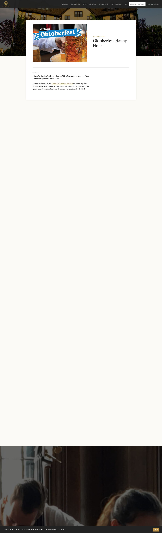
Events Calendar (89, 4)
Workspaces (103, 4)
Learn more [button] (60, 529)
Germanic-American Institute (62, 84)
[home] (6, 4)
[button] (64, 4)
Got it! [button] (156, 529)
